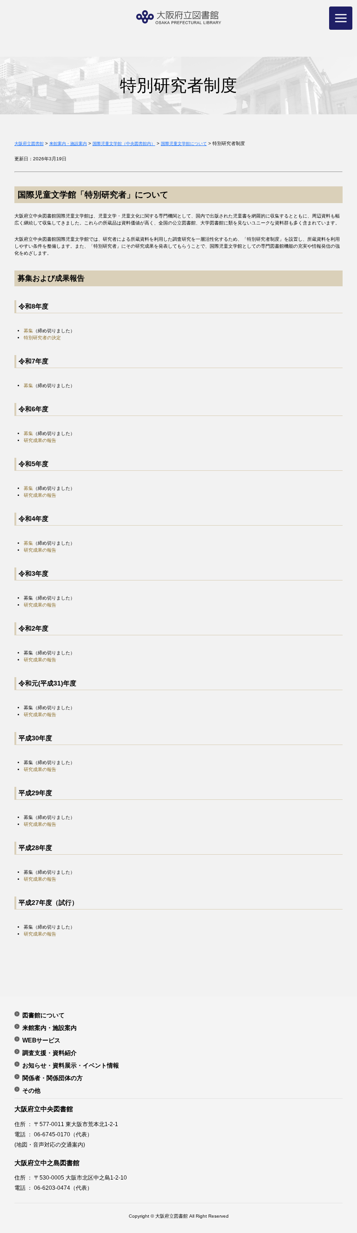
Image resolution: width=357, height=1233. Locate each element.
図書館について (43, 1015)
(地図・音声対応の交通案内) (49, 1144)
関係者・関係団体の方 (52, 1078)
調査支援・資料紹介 (49, 1052)
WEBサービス (41, 1040)
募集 (28, 330)
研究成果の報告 (40, 440)
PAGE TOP (337, 1182)
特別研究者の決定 (42, 337)
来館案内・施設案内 (49, 1027)
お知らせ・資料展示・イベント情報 (70, 1065)
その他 (31, 1090)
